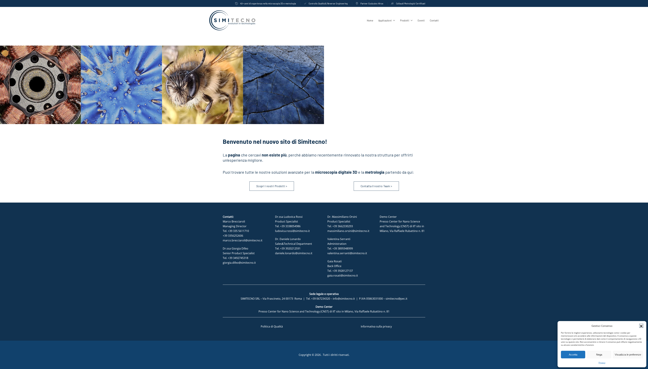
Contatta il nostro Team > (376, 186)
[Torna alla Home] (232, 20)
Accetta (573, 354)
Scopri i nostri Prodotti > (271, 186)
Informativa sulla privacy (376, 326)
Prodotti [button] (404, 20)
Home (370, 20)
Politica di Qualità (272, 326)
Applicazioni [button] (385, 20)
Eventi (421, 20)
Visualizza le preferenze (628, 354)
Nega (599, 354)
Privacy (602, 362)
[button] (641, 325)
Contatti (434, 20)
